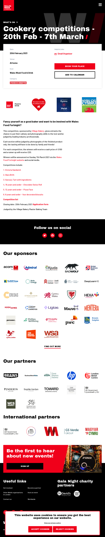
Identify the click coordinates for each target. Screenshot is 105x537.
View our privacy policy (52, 523)
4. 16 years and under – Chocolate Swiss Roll (22, 184)
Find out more (52, 346)
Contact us (7, 499)
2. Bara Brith (8, 175)
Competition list (10, 199)
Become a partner (34, 488)
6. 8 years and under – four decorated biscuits (23, 194)
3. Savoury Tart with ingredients (17, 179)
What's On (9, 22)
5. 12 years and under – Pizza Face (18, 189)
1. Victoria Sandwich (12, 170)
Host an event (33, 492)
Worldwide (31, 499)
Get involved (7, 488)
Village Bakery (38, 131)
